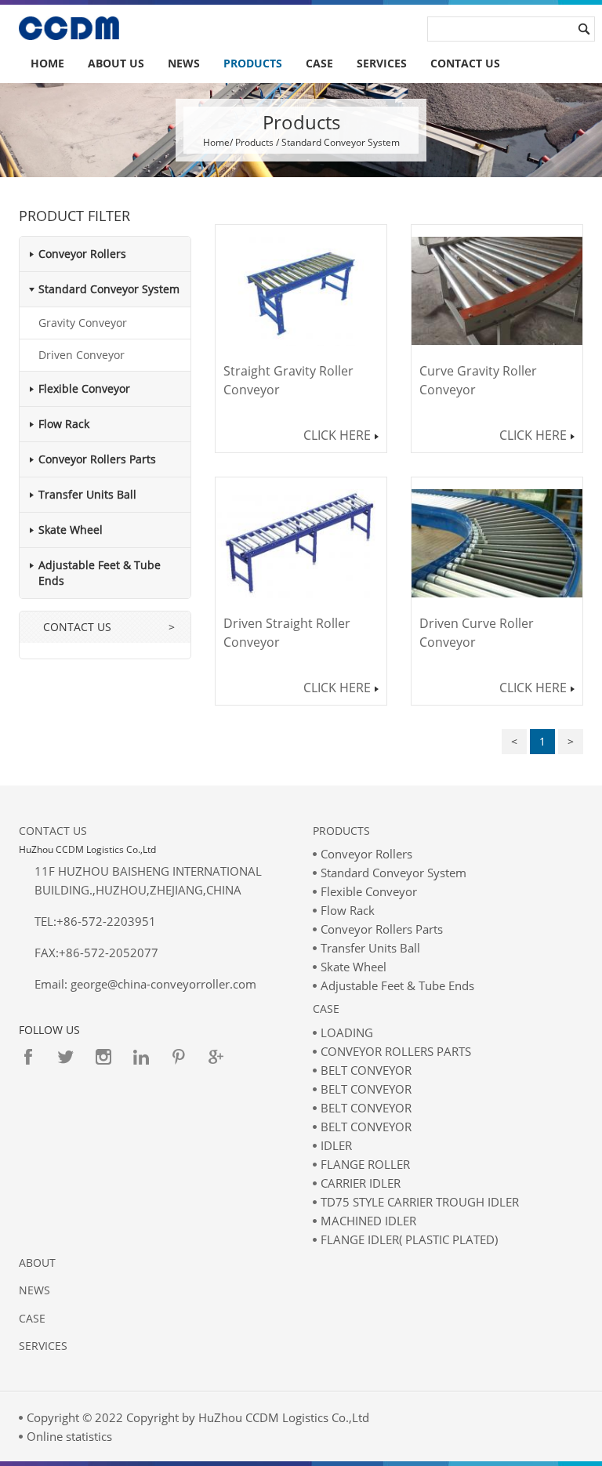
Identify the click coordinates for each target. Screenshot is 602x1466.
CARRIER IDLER (361, 1183)
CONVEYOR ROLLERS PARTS (396, 1051)
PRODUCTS (252, 63)
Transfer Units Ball (87, 494)
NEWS (184, 63)
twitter (65, 1056)
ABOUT (37, 1262)
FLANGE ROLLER (365, 1164)
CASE (319, 63)
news (34, 1290)
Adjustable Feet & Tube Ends (397, 985)
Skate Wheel (70, 529)
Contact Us (53, 830)
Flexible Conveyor (84, 388)
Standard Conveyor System (109, 288)
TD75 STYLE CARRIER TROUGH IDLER (420, 1202)
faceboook (28, 1056)
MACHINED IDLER (368, 1220)
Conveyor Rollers (82, 253)
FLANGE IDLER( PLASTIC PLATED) (409, 1239)
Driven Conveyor (81, 354)
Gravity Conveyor (82, 322)
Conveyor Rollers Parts (97, 459)
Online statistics (69, 1436)
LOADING (347, 1032)
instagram (103, 1056)
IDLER (336, 1145)
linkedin (141, 1056)
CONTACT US (465, 63)
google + (216, 1056)
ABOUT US (116, 63)
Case (326, 1008)
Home (47, 63)
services (382, 63)
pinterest (178, 1056)
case (32, 1318)
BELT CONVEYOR (366, 1070)
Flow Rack (63, 423)
